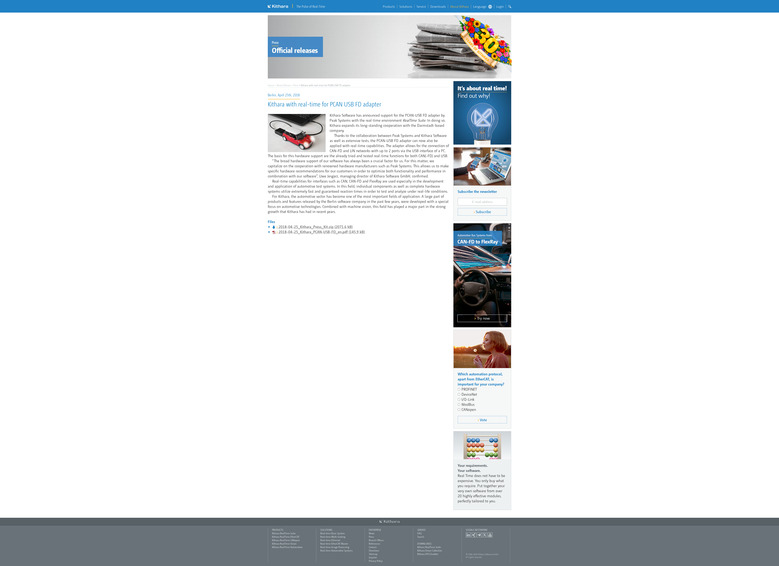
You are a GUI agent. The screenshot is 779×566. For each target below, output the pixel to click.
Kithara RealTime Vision (284, 543)
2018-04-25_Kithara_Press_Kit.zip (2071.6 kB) (316, 226)
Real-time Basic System (332, 533)
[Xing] (473, 535)
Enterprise (375, 529)
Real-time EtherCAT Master (334, 543)
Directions (374, 550)
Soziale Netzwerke (476, 529)
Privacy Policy (376, 560)
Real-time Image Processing (334, 547)
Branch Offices (376, 540)
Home (271, 85)
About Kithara (459, 6)
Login (500, 6)
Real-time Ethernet (330, 540)
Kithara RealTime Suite (284, 533)
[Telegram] (479, 535)
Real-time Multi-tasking (332, 536)
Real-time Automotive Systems (336, 550)
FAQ (419, 533)
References (374, 543)
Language (479, 6)
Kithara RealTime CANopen (286, 540)
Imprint (373, 557)
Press (295, 85)
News (371, 533)
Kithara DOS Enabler (427, 553)
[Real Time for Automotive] (482, 275)
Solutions (405, 6)
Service (421, 6)
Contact (373, 547)
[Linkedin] (468, 535)
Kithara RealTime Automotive (287, 547)
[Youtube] (490, 535)
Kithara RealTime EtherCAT (285, 536)
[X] (484, 535)
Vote (483, 419)
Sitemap (373, 553)
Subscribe (483, 211)
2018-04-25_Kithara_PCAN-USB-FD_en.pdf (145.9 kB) (322, 231)
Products (389, 6)
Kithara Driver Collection (429, 550)
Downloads (438, 6)
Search (420, 536)
